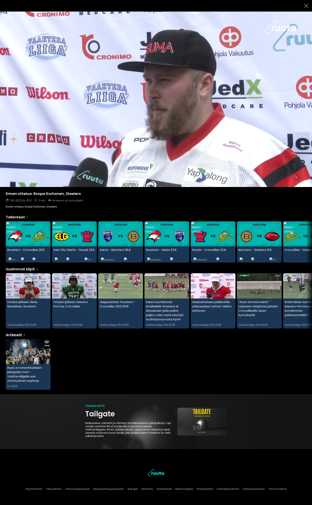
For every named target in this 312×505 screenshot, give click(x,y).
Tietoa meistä (277, 489)
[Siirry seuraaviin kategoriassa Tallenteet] (306, 242)
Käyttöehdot (34, 489)
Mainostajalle (184, 489)
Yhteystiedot (205, 489)
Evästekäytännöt (228, 489)
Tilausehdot (54, 489)
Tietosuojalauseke (77, 489)
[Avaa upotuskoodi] (305, 15)
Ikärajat (132, 489)
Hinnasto (147, 489)
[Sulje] (306, 5)
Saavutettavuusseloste (108, 489)
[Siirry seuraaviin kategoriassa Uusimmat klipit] (306, 300)
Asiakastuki (164, 489)
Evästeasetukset (254, 489)
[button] (156, 99)
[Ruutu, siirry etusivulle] (156, 473)
